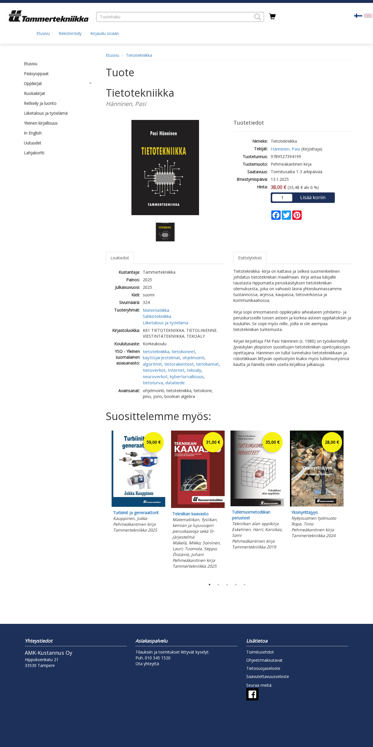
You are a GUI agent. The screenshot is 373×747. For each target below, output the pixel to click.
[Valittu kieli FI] (358, 15)
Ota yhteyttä (147, 663)
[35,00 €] (257, 504)
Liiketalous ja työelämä (165, 322)
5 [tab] (244, 584)
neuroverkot (155, 376)
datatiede (175, 382)
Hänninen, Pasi (285, 149)
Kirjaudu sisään (104, 33)
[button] (257, 16)
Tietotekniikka (139, 55)
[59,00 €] (138, 505)
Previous (104, 504)
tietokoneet (183, 351)
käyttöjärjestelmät (161, 357)
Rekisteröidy (70, 33)
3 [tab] (227, 584)
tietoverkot (154, 370)
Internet (176, 370)
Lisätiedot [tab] (119, 258)
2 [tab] (218, 584)
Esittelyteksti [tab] (250, 258)
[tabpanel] (138, 482)
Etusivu (43, 33)
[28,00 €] (317, 505)
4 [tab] (236, 584)
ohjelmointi (193, 357)
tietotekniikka (156, 351)
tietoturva (153, 382)
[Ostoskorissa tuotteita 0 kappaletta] (272, 17)
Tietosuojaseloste (263, 668)
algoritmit (152, 364)
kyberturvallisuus (187, 376)
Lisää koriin (313, 197)
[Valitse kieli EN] (368, 15)
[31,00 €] (198, 506)
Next (350, 504)
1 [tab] (209, 584)
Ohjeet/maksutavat (264, 660)
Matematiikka (156, 310)
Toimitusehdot (260, 652)
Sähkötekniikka (157, 316)
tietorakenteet (179, 364)
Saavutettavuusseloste (267, 676)
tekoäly (194, 370)
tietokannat (207, 364)
